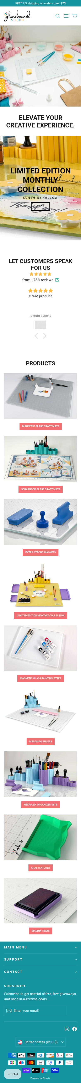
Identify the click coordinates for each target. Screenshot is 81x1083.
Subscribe (15, 986)
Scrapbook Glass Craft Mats (40, 489)
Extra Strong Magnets (40, 552)
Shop (40, 206)
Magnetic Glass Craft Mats (40, 426)
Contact (13, 972)
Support (13, 959)
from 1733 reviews (37, 280)
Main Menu (15, 947)
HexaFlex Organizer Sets (40, 804)
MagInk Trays (40, 930)
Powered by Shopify (40, 1078)
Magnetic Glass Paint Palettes (40, 678)
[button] (37, 336)
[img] (40, 274)
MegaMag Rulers (40, 741)
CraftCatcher (40, 867)
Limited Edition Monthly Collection (40, 615)
